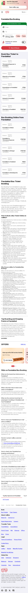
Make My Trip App (17, 548)
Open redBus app (14, 7)
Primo (7, 534)
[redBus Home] (7, 12)
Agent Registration (6, 521)
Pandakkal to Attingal (8, 150)
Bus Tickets (4, 512)
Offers (23, 530)
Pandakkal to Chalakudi (8, 161)
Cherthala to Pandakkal (9, 109)
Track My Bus (5, 526)
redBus (3, 548)
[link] (12, 355)
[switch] (24, 42)
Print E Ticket (5, 530)
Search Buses (15, 48)
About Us (3, 517)
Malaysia (3, 561)
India (2, 557)
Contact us (11, 517)
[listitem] (4, 350)
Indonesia (8, 557)
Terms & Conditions (6, 539)
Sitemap (16, 530)
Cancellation (14, 526)
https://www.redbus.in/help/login (12, 443)
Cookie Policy (5, 543)
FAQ (11, 530)
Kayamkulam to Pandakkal (9, 87)
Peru (9, 565)
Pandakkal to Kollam (8, 127)
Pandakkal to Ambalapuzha (10, 172)
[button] (25, 2)
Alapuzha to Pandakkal (8, 76)
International (16, 565)
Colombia (4, 565)
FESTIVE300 (9, 360)
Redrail (9, 548)
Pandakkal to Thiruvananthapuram (8, 139)
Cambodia (17, 561)
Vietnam (10, 561)
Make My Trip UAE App (7, 552)
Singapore (16, 557)
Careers (16, 521)
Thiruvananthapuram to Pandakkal (9, 64)
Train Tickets (13, 512)
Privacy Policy (18, 539)
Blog (2, 534)
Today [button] (18, 36)
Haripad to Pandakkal (8, 98)
